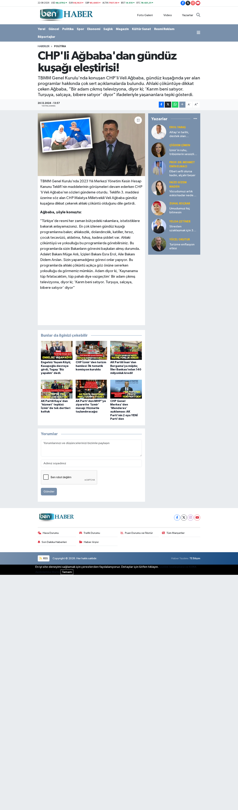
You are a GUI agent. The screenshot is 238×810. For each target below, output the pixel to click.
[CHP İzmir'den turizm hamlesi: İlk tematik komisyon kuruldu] (91, 350)
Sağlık (108, 29)
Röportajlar (46, 36)
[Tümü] (195, 118)
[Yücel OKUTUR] (158, 244)
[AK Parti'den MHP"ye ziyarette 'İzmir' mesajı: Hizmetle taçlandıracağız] (91, 389)
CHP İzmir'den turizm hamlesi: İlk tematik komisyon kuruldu (91, 366)
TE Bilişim (194, 558)
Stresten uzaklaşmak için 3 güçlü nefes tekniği (182, 229)
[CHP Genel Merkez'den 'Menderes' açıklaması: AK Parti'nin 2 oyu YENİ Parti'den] (126, 389)
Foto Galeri (145, 15)
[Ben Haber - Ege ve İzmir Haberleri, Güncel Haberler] (66, 15)
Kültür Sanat (141, 29)
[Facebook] (177, 518)
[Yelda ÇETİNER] (158, 226)
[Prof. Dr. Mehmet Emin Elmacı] (158, 167)
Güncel (54, 29)
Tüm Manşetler (175, 533)
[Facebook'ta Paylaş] (161, 105)
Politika (68, 29)
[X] (184, 518)
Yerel (41, 29)
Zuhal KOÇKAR (179, 203)
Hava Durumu (51, 533)
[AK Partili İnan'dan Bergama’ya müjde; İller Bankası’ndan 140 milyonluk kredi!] (126, 350)
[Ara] (198, 15)
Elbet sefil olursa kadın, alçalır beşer (182, 173)
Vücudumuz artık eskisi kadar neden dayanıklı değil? (182, 194)
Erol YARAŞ (177, 127)
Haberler (43, 46)
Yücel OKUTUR (179, 239)
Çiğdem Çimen (179, 145)
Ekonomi (93, 29)
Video (167, 15)
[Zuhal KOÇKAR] (158, 208)
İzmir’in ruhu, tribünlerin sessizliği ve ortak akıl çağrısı (183, 152)
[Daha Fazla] (182, 105)
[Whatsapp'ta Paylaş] (175, 105)
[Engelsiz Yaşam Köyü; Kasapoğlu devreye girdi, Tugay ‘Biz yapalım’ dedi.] (57, 350)
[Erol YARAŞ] (158, 131)
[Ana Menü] (198, 33)
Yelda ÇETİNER (179, 221)
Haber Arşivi (91, 542)
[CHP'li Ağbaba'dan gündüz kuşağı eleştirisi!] (91, 144)
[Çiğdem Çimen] (158, 149)
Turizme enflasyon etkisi (181, 246)
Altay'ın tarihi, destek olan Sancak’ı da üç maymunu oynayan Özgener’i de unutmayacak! (182, 134)
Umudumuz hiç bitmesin (179, 210)
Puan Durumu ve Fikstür (139, 533)
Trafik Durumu (91, 533)
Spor (80, 29)
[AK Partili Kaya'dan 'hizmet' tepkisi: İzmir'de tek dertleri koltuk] (57, 389)
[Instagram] (190, 518)
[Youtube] (197, 518)
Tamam (67, 572)
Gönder (49, 491)
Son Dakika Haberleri (54, 542)
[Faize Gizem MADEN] (158, 187)
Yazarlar (187, 15)
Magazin (122, 29)
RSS (45, 558)
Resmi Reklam (164, 29)
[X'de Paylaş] (168, 105)
